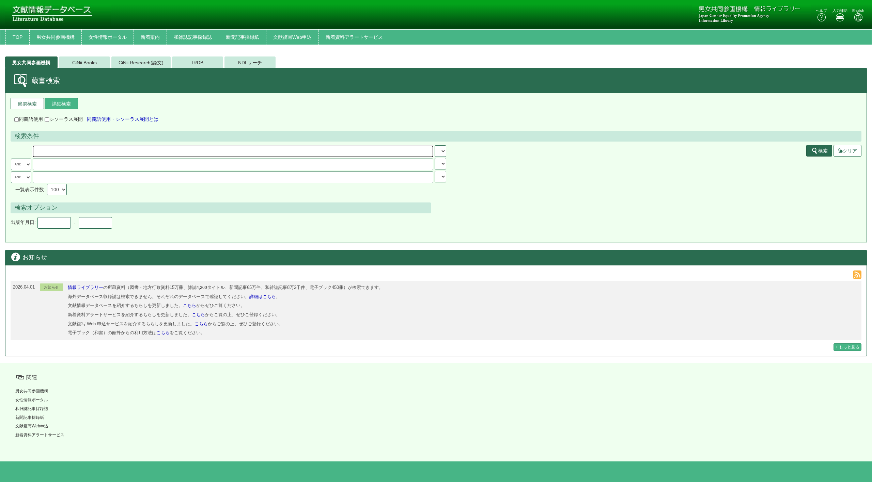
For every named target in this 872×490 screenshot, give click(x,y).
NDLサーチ (250, 62)
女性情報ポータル (108, 37)
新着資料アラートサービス (354, 37)
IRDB (197, 62)
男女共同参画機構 (55, 37)
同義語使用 (31, 119)
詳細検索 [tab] (61, 104)
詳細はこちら (262, 296)
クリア (850, 150)
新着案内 (150, 37)
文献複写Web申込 (292, 37)
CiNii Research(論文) (141, 62)
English (858, 11)
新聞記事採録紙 (242, 37)
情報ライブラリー (85, 287)
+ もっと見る (847, 347)
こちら (189, 305)
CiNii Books (84, 62)
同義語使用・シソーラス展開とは (122, 119)
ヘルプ (821, 11)
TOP (17, 37)
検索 (823, 150)
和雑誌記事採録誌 (193, 37)
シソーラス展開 (66, 119)
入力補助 (839, 11)
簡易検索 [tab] (27, 104)
